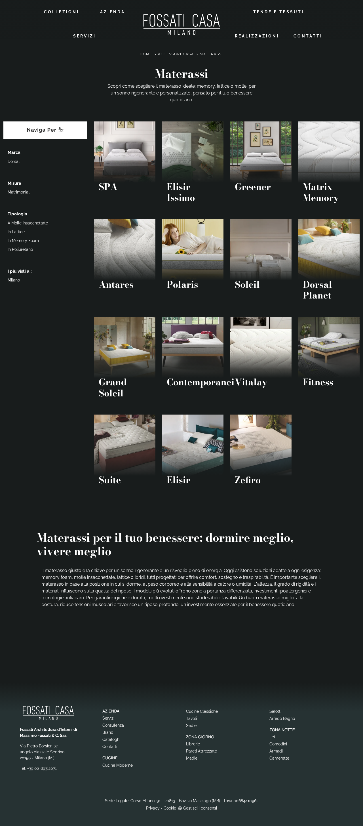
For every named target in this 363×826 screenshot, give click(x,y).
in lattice (16, 232)
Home (146, 54)
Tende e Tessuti (278, 12)
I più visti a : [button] (20, 271)
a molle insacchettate (28, 223)
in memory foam (23, 240)
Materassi (211, 54)
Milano (14, 280)
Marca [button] (14, 152)
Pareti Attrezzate (201, 751)
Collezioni (61, 12)
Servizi (84, 36)
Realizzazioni (257, 36)
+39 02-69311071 (42, 768)
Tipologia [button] (17, 214)
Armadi (276, 751)
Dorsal (14, 161)
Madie (191, 758)
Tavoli (191, 718)
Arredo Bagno (282, 718)
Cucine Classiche (202, 711)
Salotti (275, 711)
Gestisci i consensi (200, 808)
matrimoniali (19, 192)
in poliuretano (20, 249)
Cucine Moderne (117, 765)
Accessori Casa (176, 54)
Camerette (279, 758)
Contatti (308, 36)
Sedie (191, 725)
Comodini (278, 744)
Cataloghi (111, 739)
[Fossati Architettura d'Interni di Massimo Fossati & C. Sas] (181, 24)
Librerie (193, 744)
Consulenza (113, 725)
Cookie (170, 808)
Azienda (112, 12)
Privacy (153, 808)
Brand (107, 732)
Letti (273, 737)
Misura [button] (14, 183)
